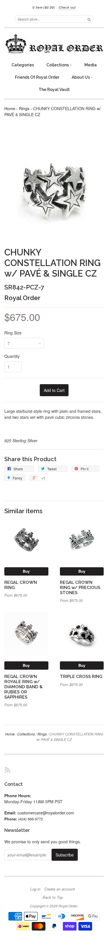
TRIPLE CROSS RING (81, 676)
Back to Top (53, 897)
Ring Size (13, 332)
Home (9, 108)
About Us (81, 77)
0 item (44, 7)
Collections (58, 65)
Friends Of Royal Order (37, 77)
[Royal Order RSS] (7, 769)
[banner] (54, 43)
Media (90, 65)
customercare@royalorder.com (46, 813)
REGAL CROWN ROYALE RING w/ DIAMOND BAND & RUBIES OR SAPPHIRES (23, 686)
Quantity (12, 356)
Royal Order (22, 298)
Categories (23, 65)
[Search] (89, 19)
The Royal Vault (54, 89)
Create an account (59, 889)
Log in (35, 889)
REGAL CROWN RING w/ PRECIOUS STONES (80, 587)
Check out (67, 7)
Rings (24, 108)
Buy (26, 571)
